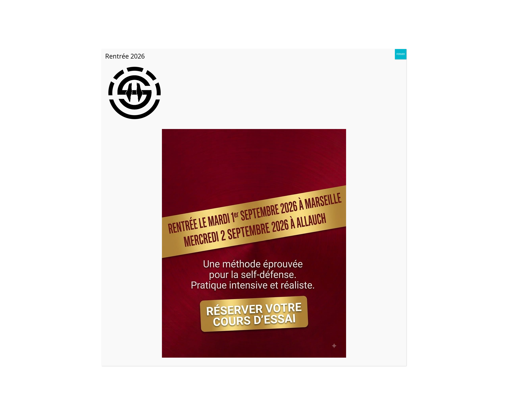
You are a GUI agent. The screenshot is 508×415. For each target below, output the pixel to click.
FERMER (400, 54)
